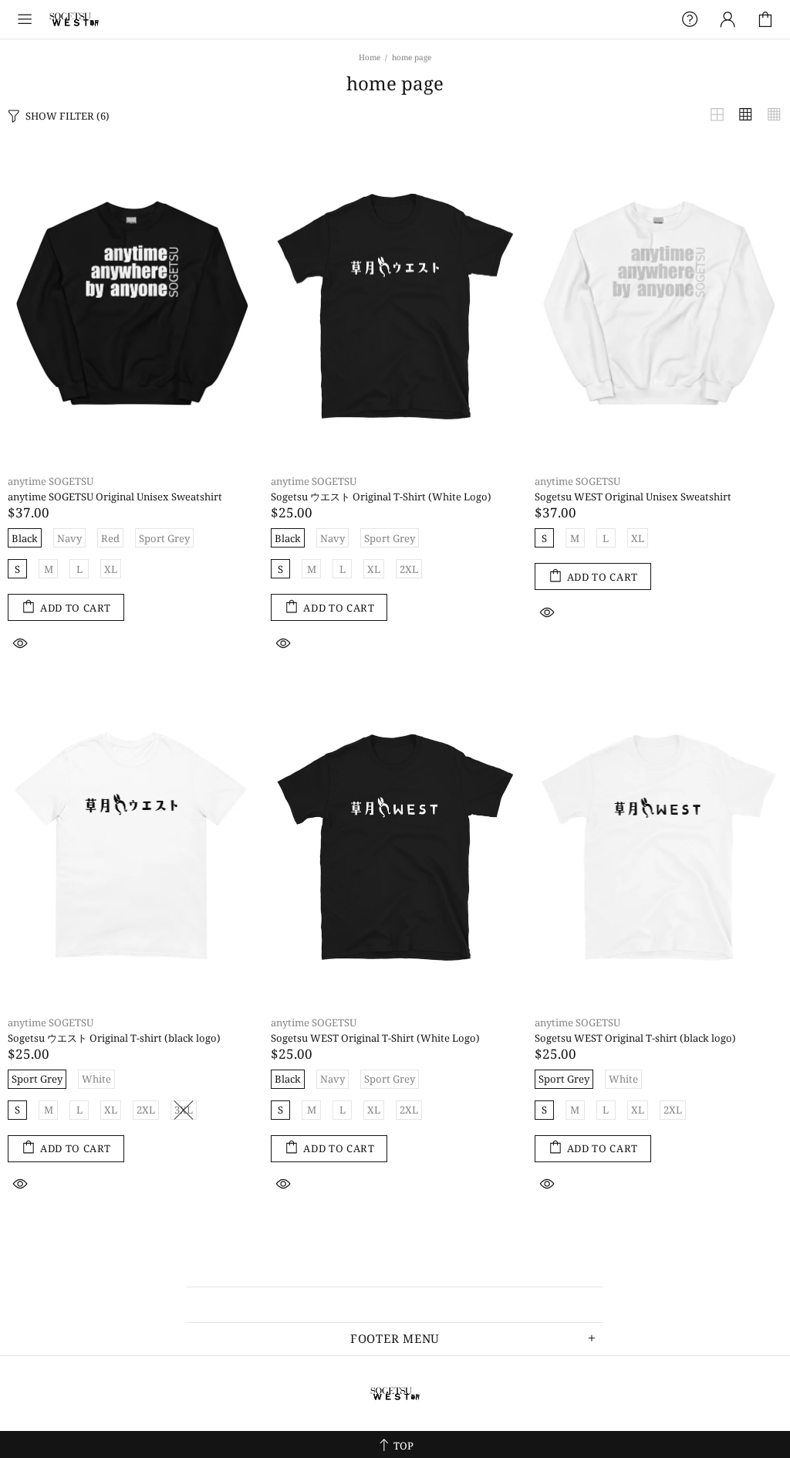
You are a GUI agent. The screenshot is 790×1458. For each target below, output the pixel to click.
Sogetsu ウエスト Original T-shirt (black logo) (114, 1038)
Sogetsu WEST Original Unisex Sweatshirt (633, 497)
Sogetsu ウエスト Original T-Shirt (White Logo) (381, 497)
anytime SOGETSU (74, 19)
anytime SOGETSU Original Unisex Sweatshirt (115, 497)
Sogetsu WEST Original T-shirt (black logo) (635, 1038)
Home (369, 57)
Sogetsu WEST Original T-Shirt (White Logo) (375, 1038)
